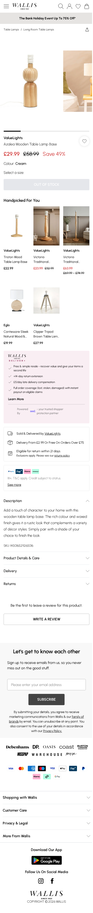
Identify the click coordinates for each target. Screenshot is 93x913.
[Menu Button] (6, 6)
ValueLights (13, 138)
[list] (46, 83)
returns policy (62, 455)
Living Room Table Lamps (38, 29)
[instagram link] (41, 881)
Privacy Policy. (52, 731)
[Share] (87, 29)
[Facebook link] (52, 881)
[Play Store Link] (46, 860)
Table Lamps (11, 29)
